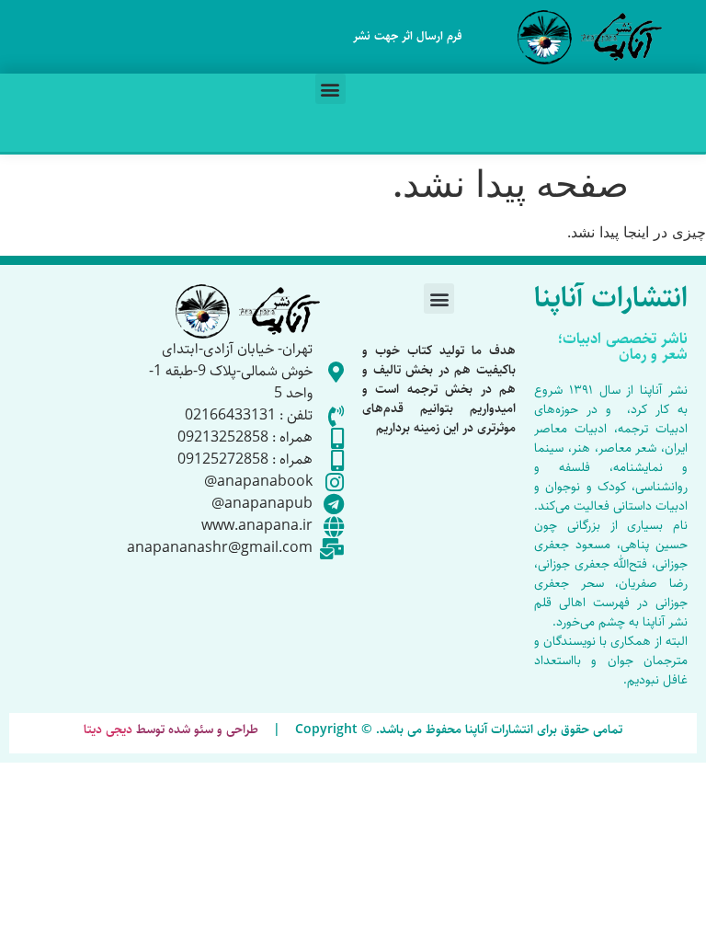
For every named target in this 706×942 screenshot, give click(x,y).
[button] (330, 89)
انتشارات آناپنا (611, 298)
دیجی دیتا (108, 729)
